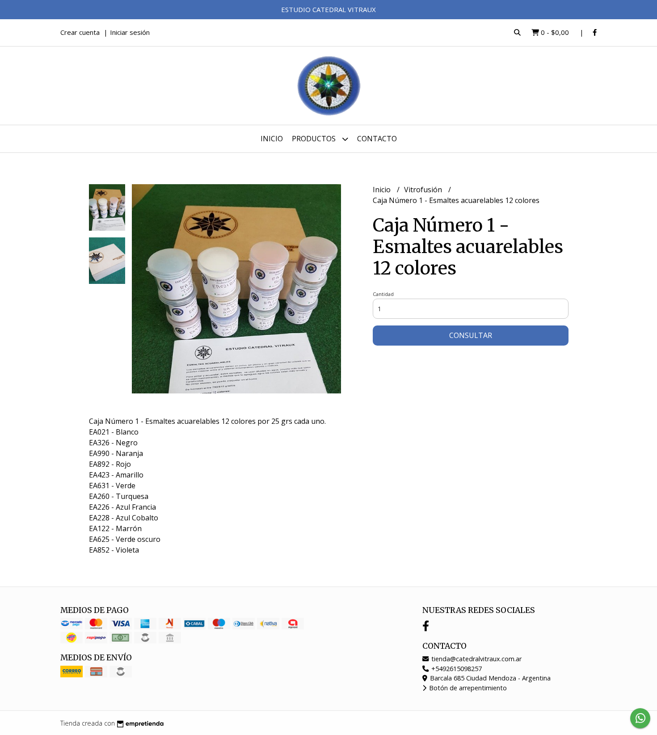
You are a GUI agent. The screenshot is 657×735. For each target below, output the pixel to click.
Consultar (470, 335)
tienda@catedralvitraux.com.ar (476, 659)
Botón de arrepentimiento (467, 688)
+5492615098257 (456, 668)
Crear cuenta (80, 32)
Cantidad (383, 294)
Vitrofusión (424, 189)
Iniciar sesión (130, 32)
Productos (314, 139)
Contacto (377, 139)
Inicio (272, 139)
